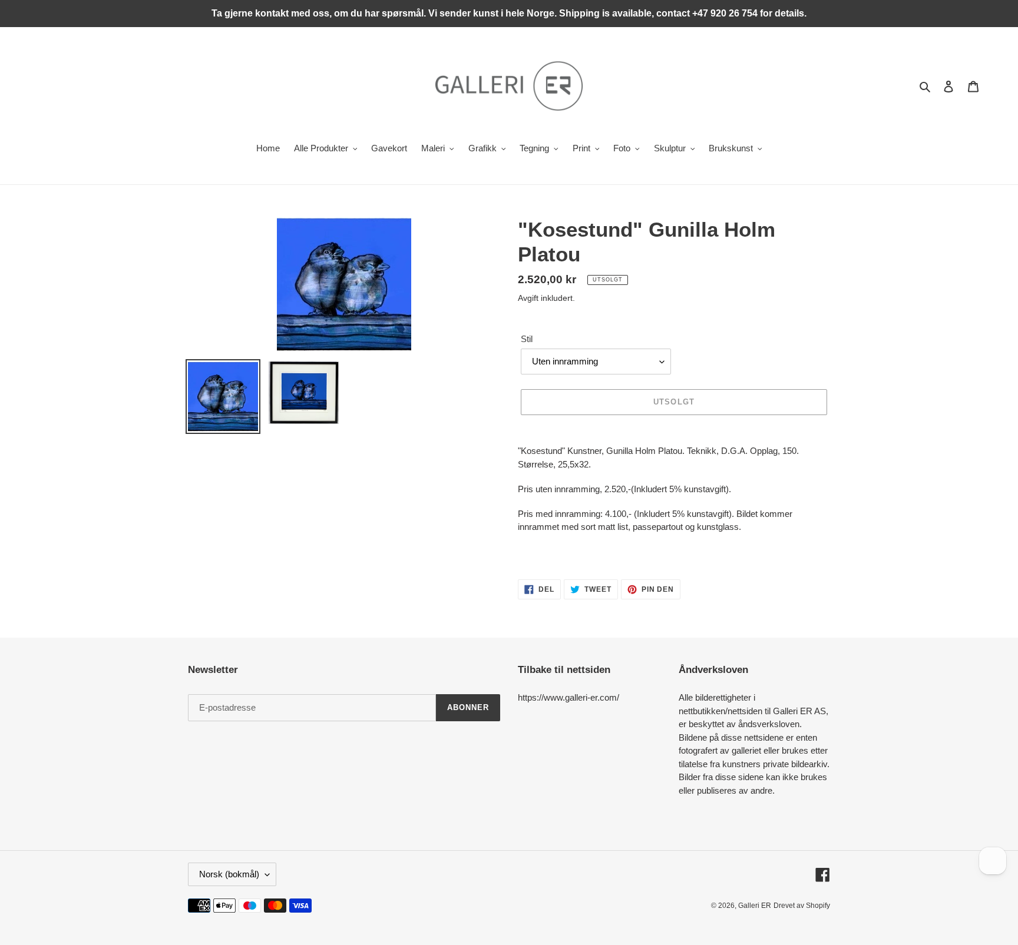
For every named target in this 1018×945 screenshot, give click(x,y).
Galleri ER (754, 905)
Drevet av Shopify (802, 905)
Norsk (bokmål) (229, 874)
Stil (527, 339)
